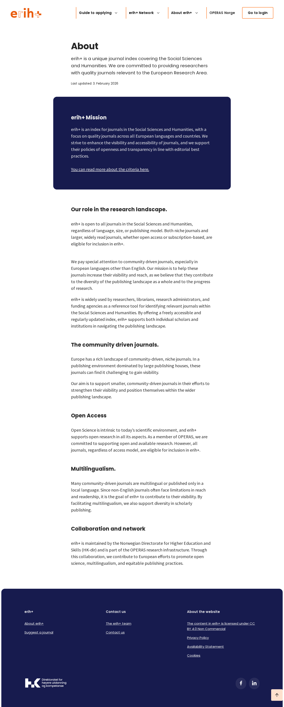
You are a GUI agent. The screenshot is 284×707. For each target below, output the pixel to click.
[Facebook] (241, 683)
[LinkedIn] (254, 683)
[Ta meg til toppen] (277, 695)
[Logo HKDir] (45, 683)
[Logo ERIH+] (26, 13)
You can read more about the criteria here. (110, 169)
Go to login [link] (258, 12)
